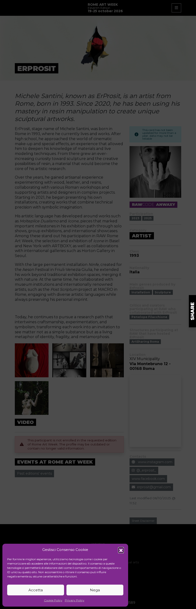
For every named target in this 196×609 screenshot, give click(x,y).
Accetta (35, 590)
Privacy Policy (74, 600)
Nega (95, 590)
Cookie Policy (53, 600)
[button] (121, 550)
